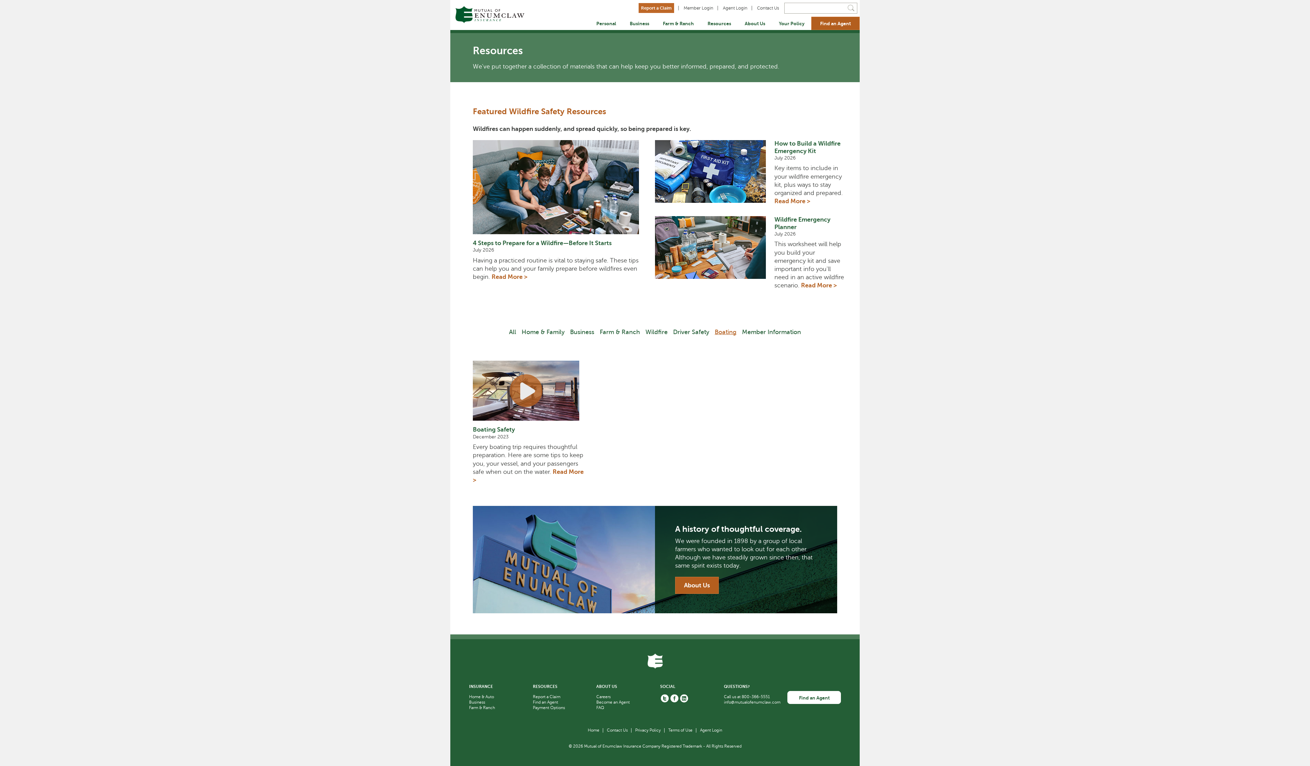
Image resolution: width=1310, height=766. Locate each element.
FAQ (600, 707)
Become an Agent (613, 702)
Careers (603, 696)
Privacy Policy (648, 730)
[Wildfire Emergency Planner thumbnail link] (714, 255)
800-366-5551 (756, 696)
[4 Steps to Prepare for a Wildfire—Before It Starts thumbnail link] (560, 187)
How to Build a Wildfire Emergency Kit (807, 147)
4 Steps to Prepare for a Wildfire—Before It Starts (542, 243)
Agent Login (735, 8)
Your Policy (791, 23)
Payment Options (549, 707)
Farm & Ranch (678, 23)
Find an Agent (835, 23)
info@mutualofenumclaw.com (752, 702)
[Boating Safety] (530, 391)
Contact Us (768, 8)
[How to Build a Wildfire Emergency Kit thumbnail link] (714, 175)
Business (639, 23)
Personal (606, 23)
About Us (755, 23)
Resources (719, 23)
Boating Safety (494, 429)
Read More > (509, 276)
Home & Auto (481, 696)
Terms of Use (680, 730)
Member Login (698, 8)
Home (593, 730)
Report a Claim (656, 8)
